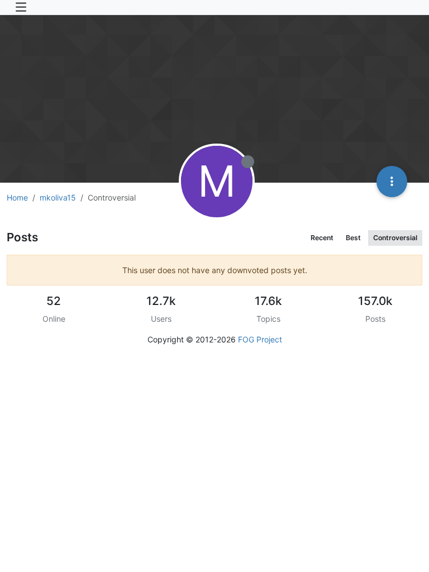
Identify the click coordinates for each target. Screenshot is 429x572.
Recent (322, 237)
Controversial (395, 237)
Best (353, 237)
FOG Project (260, 339)
